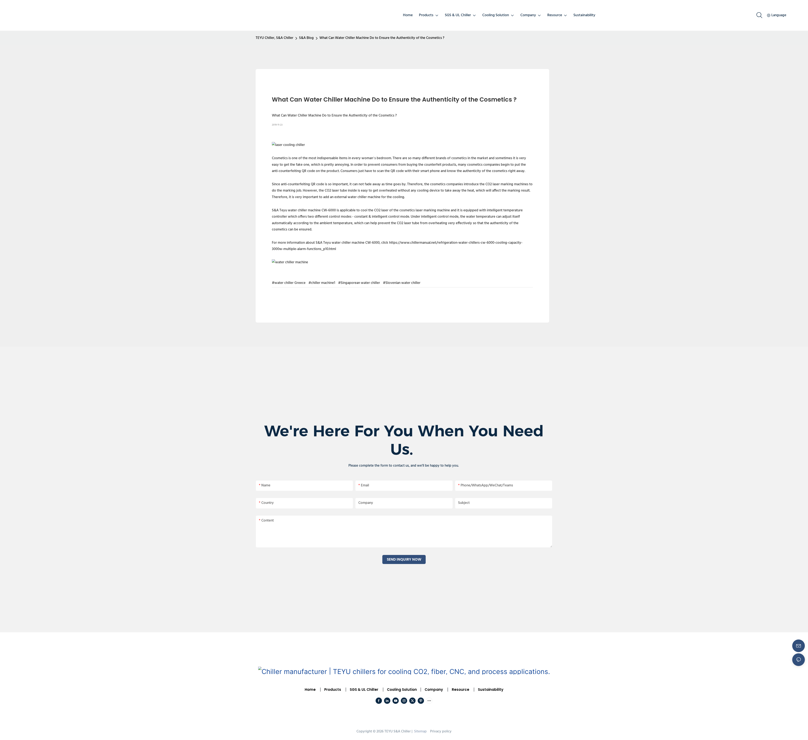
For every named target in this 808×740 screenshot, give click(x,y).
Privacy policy (441, 731)
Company (434, 689)
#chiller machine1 (321, 283)
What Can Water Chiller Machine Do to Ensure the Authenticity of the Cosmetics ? (381, 38)
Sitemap (420, 731)
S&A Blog (306, 38)
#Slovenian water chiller (401, 283)
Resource (460, 689)
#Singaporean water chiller (359, 283)
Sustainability (490, 689)
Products (332, 689)
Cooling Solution (402, 689)
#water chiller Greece (289, 283)
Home (310, 689)
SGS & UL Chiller (364, 689)
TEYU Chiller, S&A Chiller (274, 38)
